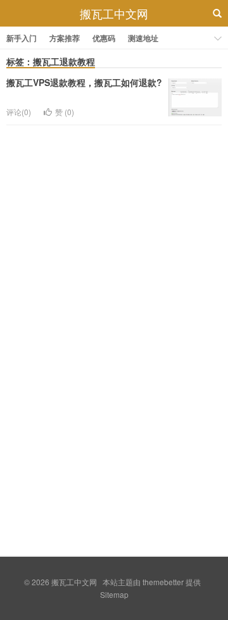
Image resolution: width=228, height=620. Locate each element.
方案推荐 (64, 38)
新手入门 (21, 38)
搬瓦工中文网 (114, 13)
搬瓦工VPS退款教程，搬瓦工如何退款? (84, 82)
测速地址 (143, 38)
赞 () (64, 111)
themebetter (163, 581)
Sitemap (114, 594)
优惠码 (103, 38)
